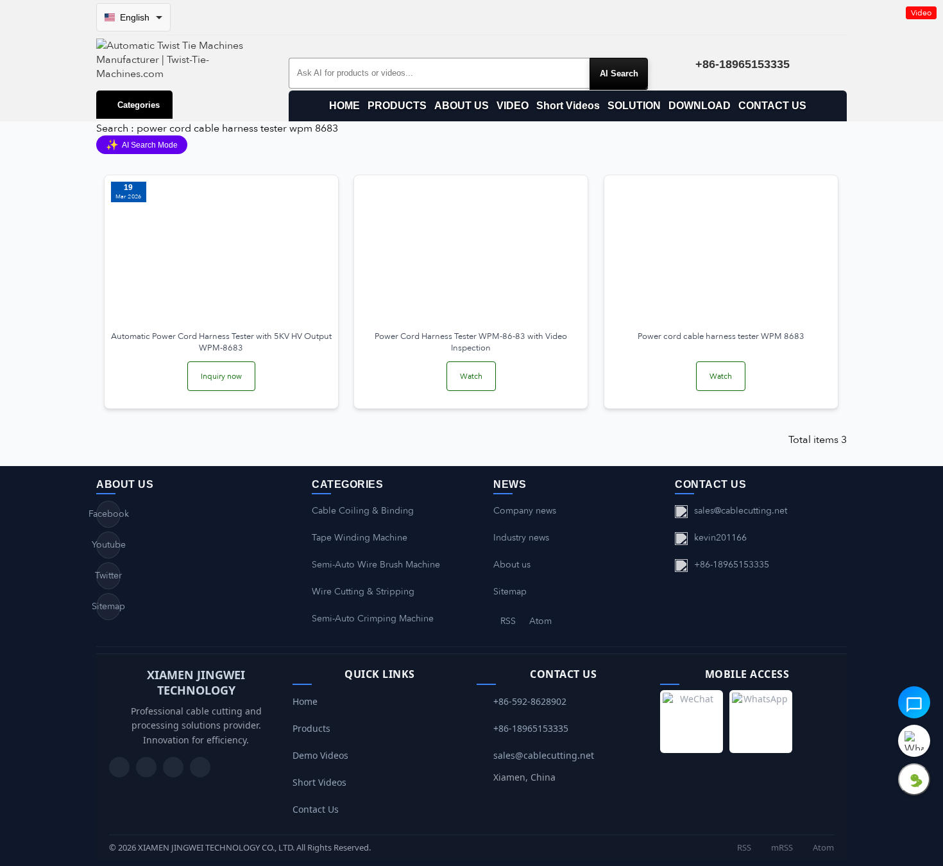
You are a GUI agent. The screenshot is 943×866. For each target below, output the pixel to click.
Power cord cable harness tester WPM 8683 (721, 336)
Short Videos (568, 105)
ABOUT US (461, 105)
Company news (524, 511)
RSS (508, 621)
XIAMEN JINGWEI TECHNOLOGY (196, 682)
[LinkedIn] (173, 767)
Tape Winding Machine (359, 538)
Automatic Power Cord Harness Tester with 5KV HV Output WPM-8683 (221, 342)
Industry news (521, 538)
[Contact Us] (200, 767)
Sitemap (108, 606)
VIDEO (513, 105)
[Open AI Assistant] (914, 702)
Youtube (108, 545)
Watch (471, 376)
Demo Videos (320, 755)
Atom (540, 621)
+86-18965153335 (731, 565)
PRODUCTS (397, 105)
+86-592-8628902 (529, 701)
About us (512, 565)
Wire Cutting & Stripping (363, 591)
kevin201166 (720, 538)
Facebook (108, 514)
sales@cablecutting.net (740, 511)
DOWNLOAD (699, 105)
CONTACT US (772, 105)
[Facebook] (146, 767)
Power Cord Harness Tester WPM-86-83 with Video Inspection (471, 342)
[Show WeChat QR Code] (914, 779)
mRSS (781, 847)
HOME (344, 105)
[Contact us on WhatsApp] (914, 741)
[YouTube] (119, 767)
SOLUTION (634, 105)
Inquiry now (221, 376)
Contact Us (316, 809)
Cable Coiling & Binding (363, 511)
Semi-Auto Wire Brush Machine (376, 565)
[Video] (471, 252)
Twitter (108, 575)
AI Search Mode (142, 144)
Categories (138, 105)
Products (311, 728)
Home (305, 701)
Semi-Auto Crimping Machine (373, 618)
